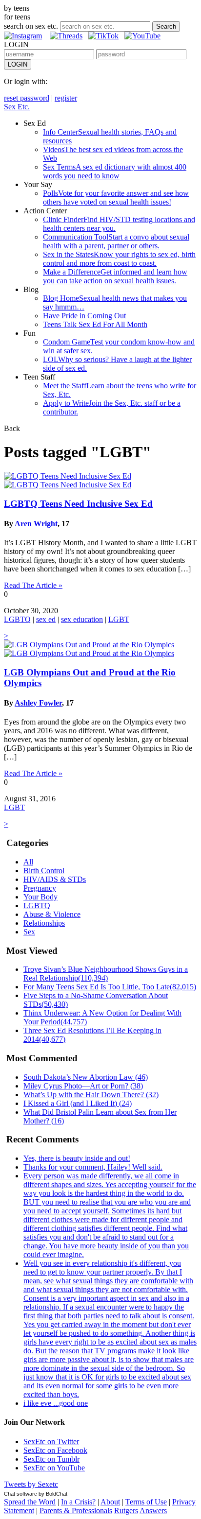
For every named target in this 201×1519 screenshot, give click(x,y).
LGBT (118, 619)
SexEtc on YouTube (54, 1468)
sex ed (46, 619)
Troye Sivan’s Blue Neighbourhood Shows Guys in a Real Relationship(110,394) (105, 973)
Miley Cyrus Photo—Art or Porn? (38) (83, 1086)
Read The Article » (33, 585)
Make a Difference (115, 276)
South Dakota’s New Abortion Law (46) (85, 1077)
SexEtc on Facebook (55, 1450)
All (28, 862)
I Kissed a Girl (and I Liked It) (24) (77, 1103)
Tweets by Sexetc (31, 1484)
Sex (29, 932)
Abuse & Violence (51, 914)
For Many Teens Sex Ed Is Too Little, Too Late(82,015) (109, 987)
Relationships (44, 923)
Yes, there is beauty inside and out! (76, 1158)
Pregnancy (39, 888)
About (110, 1502)
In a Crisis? (78, 1502)
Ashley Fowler (38, 703)
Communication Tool (116, 241)
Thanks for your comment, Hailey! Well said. (92, 1167)
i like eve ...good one (55, 1403)
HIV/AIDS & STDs (54, 879)
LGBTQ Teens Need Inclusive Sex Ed (78, 504)
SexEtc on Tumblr (51, 1459)
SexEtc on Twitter (51, 1441)
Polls (116, 197)
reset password (26, 98)
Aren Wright (36, 523)
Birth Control (43, 870)
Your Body (40, 897)
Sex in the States (119, 258)
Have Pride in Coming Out (84, 315)
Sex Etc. (17, 107)
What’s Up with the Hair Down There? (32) (91, 1094)
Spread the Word (30, 1502)
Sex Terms (114, 171)
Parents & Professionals (76, 1510)
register (66, 98)
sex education (82, 619)
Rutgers (126, 1510)
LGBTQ (17, 619)
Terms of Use (146, 1502)
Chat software (20, 1494)
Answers (153, 1510)
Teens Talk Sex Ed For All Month (95, 324)
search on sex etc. (31, 26)
